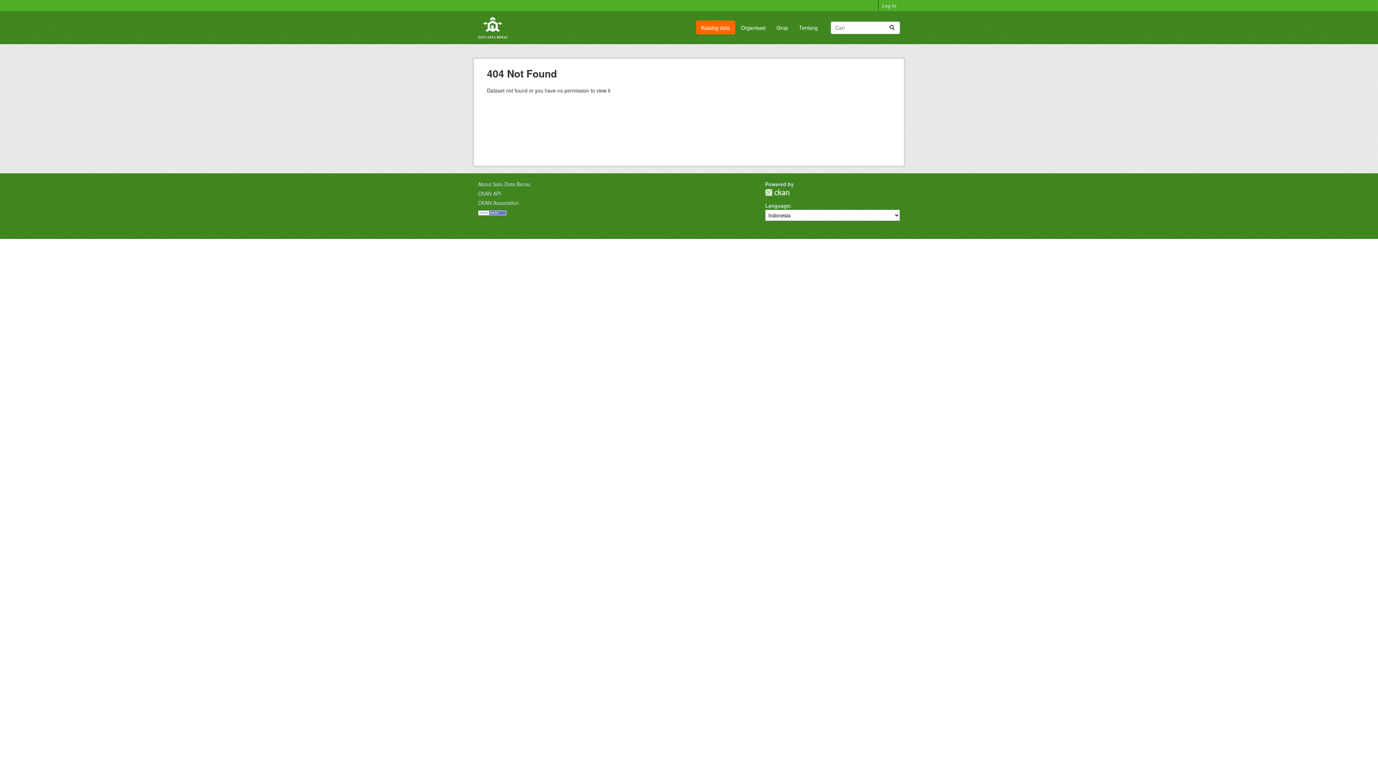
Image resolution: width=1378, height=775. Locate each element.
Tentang (808, 27)
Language (777, 205)
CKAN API (489, 193)
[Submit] (892, 28)
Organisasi (753, 27)
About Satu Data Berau (504, 184)
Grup (782, 27)
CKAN (777, 192)
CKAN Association (498, 202)
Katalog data (715, 27)
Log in (889, 5)
